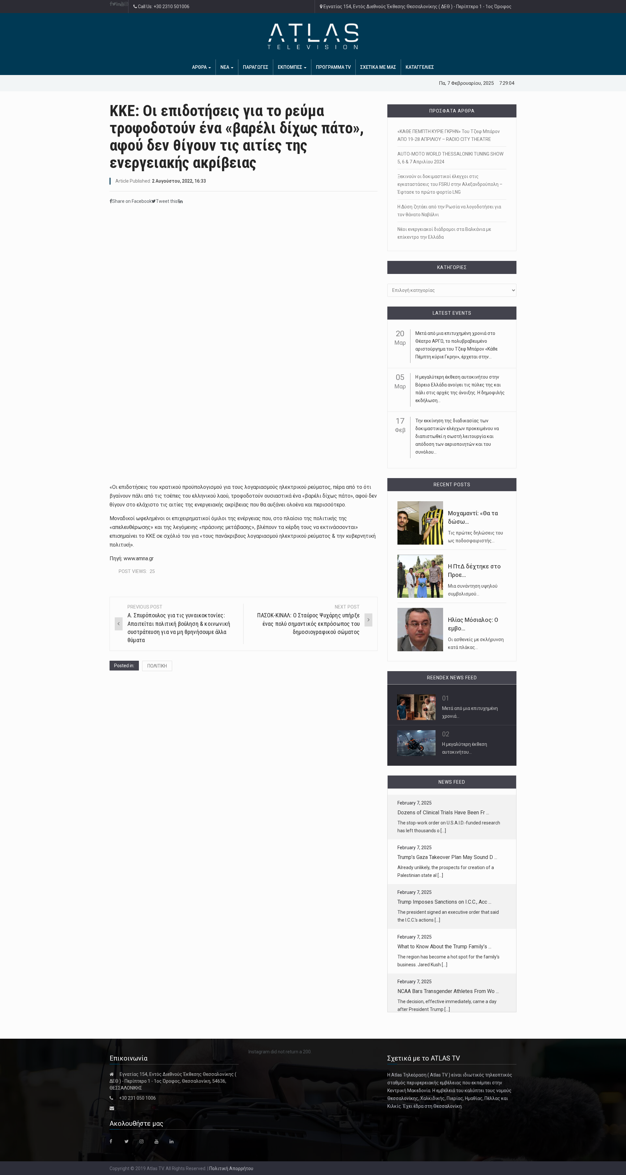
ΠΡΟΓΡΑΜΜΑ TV (333, 67)
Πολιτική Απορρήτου (231, 1168)
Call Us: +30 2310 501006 (163, 6)
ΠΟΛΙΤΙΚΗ (157, 666)
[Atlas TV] (313, 36)
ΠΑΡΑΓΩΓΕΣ (255, 67)
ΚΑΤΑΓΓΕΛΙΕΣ (420, 67)
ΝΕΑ (225, 67)
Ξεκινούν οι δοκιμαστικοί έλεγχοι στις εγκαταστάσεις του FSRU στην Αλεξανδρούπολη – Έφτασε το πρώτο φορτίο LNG (449, 184)
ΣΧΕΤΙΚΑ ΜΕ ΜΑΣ (378, 67)
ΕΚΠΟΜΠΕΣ (290, 67)
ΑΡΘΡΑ (200, 67)
